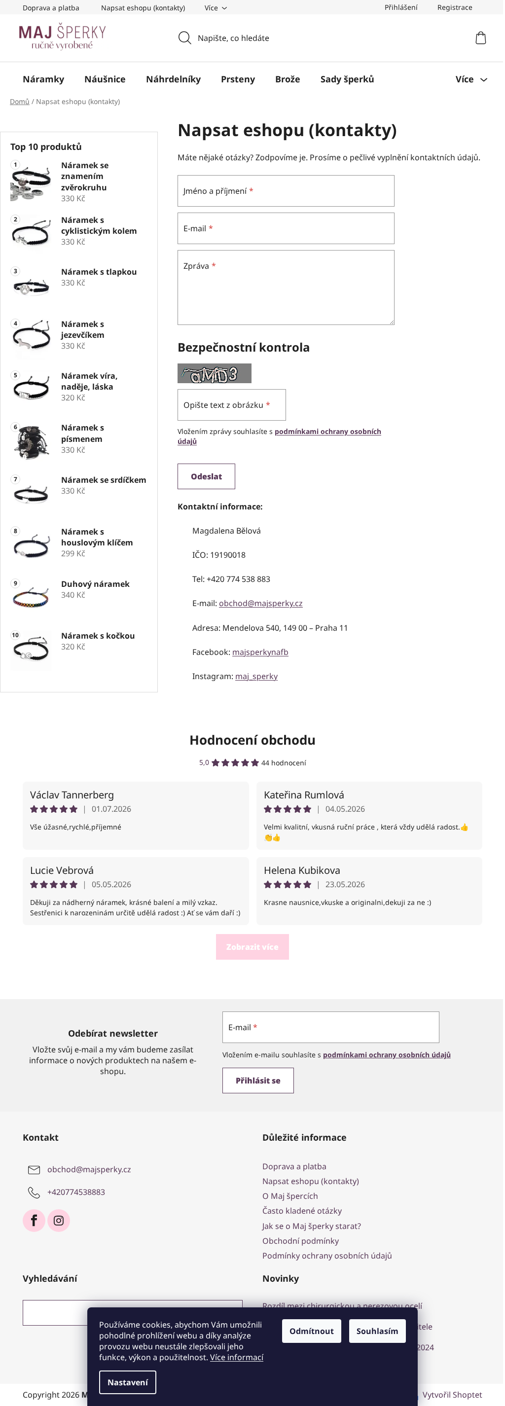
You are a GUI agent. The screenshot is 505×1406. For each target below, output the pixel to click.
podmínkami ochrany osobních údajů (387, 1054)
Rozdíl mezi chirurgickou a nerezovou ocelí (342, 1306)
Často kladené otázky (302, 1210)
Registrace (454, 7)
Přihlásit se (258, 1080)
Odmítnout (311, 1331)
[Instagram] (58, 1220)
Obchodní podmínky (300, 1240)
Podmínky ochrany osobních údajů (327, 1255)
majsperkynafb (260, 652)
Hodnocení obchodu (252, 740)
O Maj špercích (290, 1195)
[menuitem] (43, 79)
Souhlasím (377, 1331)
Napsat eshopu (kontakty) (143, 7)
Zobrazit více (252, 946)
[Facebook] (34, 1220)
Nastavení (128, 1382)
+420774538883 (76, 1192)
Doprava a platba (51, 7)
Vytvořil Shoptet (452, 1394)
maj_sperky (256, 676)
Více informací (236, 1357)
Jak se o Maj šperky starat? (311, 1226)
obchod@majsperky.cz (261, 603)
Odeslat (206, 476)
